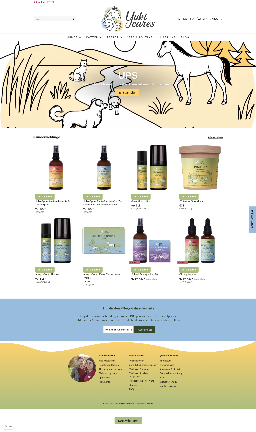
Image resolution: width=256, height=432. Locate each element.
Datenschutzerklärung (171, 373)
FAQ (131, 389)
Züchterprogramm (108, 373)
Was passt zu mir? (107, 360)
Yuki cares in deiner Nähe (141, 380)
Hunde (73, 37)
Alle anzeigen (215, 137)
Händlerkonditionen (109, 364)
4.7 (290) (50, 2)
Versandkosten (167, 364)
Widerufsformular (169, 381)
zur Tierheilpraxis (168, 386)
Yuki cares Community (140, 369)
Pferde (113, 37)
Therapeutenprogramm (110, 369)
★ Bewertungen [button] (252, 219)
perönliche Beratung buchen (143, 364)
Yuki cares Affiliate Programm (138, 375)
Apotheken (104, 377)
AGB (162, 377)
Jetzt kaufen (45, 196)
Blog (185, 37)
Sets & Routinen (141, 37)
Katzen (92, 37)
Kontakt (133, 385)
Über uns (168, 37)
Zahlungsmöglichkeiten (171, 369)
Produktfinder (136, 360)
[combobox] (54, 19)
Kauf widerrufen (128, 420)
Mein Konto (104, 381)
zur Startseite (127, 92)
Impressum (165, 360)
